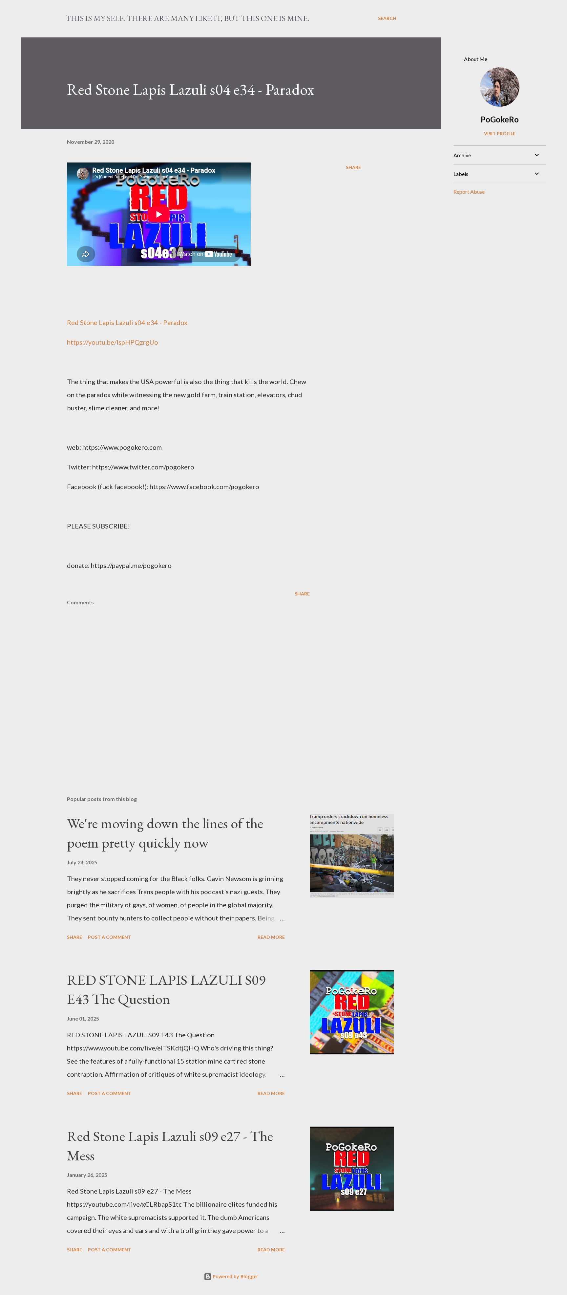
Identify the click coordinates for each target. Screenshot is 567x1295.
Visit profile (499, 133)
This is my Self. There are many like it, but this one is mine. (187, 18)
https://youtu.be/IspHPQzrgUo (112, 342)
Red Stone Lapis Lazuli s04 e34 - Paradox (127, 322)
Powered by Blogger (235, 1276)
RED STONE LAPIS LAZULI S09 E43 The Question (166, 989)
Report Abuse (469, 191)
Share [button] (353, 167)
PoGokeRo (500, 119)
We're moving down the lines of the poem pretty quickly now (165, 833)
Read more (271, 937)
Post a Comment (109, 937)
